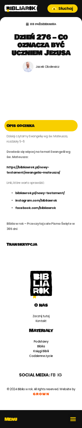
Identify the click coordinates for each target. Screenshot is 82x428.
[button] (73, 419)
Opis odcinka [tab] (21, 126)
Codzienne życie (41, 356)
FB (53, 375)
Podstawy (41, 341)
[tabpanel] (41, 185)
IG (60, 375)
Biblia (41, 346)
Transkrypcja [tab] (22, 244)
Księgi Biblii (41, 351)
